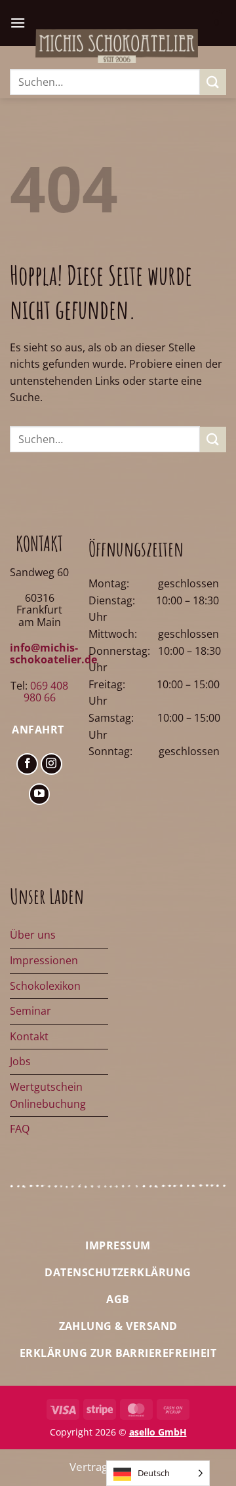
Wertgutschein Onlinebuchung (48, 1095)
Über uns (33, 935)
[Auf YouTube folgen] (39, 794)
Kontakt (29, 1036)
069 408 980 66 (46, 691)
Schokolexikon (45, 986)
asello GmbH (158, 1432)
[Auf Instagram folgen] (51, 764)
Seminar (30, 1011)
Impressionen (44, 960)
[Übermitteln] (213, 81)
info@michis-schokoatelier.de (53, 653)
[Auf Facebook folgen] (27, 764)
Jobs (20, 1061)
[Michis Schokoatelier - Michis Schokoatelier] (116, 45)
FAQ (20, 1129)
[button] (18, 23)
